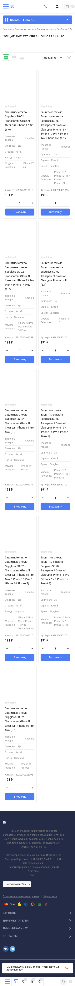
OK (66, 968)
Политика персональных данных (21, 896)
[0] (67, 6)
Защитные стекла (24, 29)
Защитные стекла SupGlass (52, 29)
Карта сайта (50, 896)
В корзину (19, 212)
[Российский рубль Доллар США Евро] (17, 884)
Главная (7, 29)
